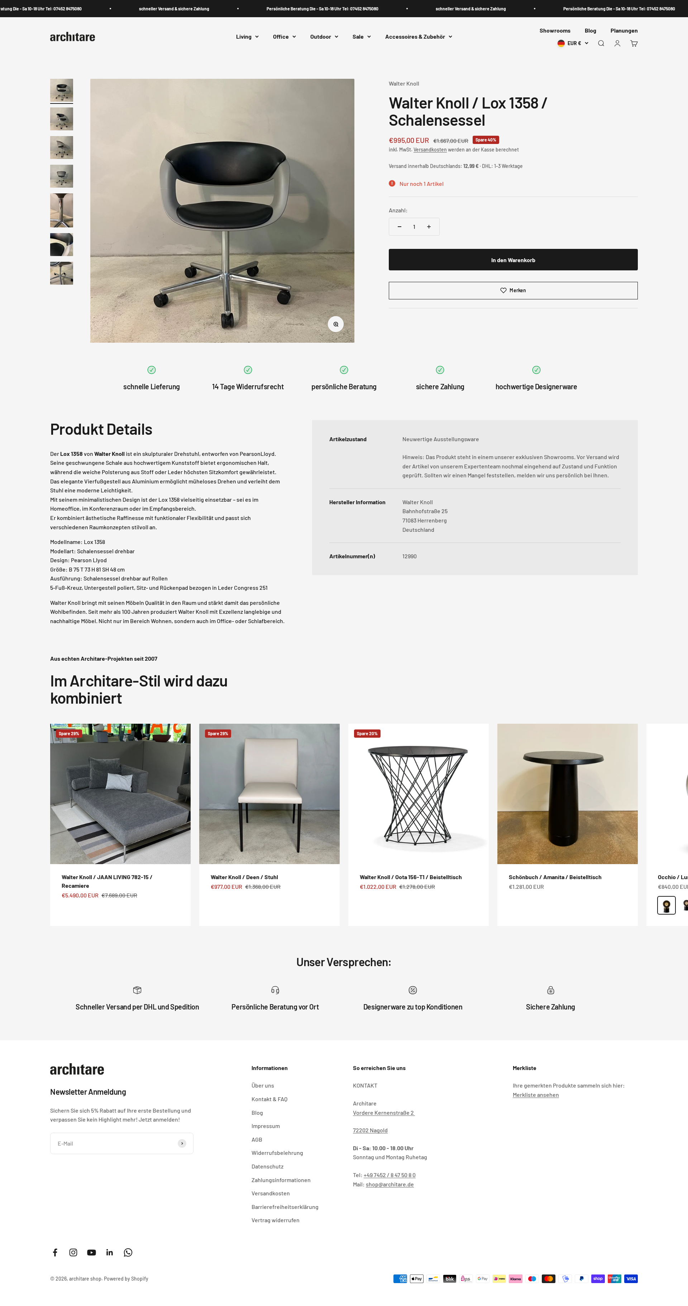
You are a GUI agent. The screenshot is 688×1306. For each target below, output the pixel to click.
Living (244, 36)
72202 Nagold (370, 1130)
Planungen (624, 30)
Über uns (263, 1085)
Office (281, 36)
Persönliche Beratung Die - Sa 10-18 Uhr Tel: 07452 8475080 (296, 8)
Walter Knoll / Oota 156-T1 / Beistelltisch (411, 876)
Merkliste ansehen (536, 1094)
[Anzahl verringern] (399, 226)
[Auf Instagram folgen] (73, 1252)
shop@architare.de (390, 1184)
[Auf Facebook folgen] (55, 1252)
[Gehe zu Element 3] (61, 148)
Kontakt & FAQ (269, 1098)
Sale (358, 36)
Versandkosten (430, 149)
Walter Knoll (404, 83)
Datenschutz (267, 1166)
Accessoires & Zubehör (415, 36)
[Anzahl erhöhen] (429, 226)
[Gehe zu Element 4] (61, 177)
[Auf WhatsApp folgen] (128, 1252)
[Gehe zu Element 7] (61, 274)
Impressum (266, 1125)
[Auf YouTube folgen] (91, 1252)
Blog (590, 30)
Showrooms (555, 30)
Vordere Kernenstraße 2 (384, 1112)
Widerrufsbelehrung (277, 1152)
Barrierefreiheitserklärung (285, 1206)
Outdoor (320, 36)
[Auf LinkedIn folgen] (110, 1252)
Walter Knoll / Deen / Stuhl (244, 876)
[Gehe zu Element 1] (61, 91)
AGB (257, 1139)
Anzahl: (398, 210)
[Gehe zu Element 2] (61, 119)
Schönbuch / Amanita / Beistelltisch (555, 876)
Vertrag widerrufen (276, 1219)
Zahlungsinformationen (281, 1179)
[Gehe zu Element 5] (61, 211)
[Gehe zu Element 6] (61, 245)
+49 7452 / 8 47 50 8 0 (390, 1174)
